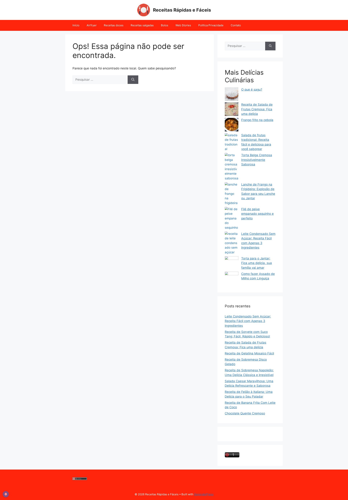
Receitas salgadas (142, 25)
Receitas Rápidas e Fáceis (182, 10)
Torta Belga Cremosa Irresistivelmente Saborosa (256, 159)
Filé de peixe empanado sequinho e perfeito (257, 213)
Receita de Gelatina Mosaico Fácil (249, 353)
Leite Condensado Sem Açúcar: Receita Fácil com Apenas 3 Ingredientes (248, 321)
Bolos (164, 25)
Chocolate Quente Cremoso (245, 413)
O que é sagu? (251, 89)
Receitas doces (113, 25)
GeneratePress (204, 494)
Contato (236, 25)
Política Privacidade (210, 25)
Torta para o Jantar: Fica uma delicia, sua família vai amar (256, 263)
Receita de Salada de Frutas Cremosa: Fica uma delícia (257, 109)
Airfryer (92, 25)
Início (75, 25)
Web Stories (183, 25)
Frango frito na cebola (257, 120)
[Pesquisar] (133, 79)
